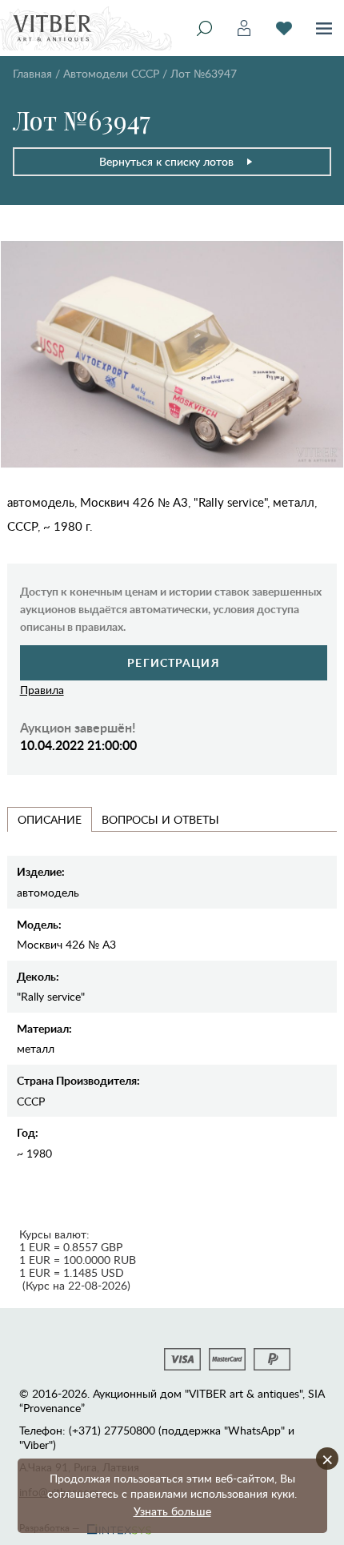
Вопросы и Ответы (160, 819)
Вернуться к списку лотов (166, 161)
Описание (50, 819)
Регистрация (173, 662)
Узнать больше (172, 1511)
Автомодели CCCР (111, 73)
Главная (32, 73)
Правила (42, 689)
